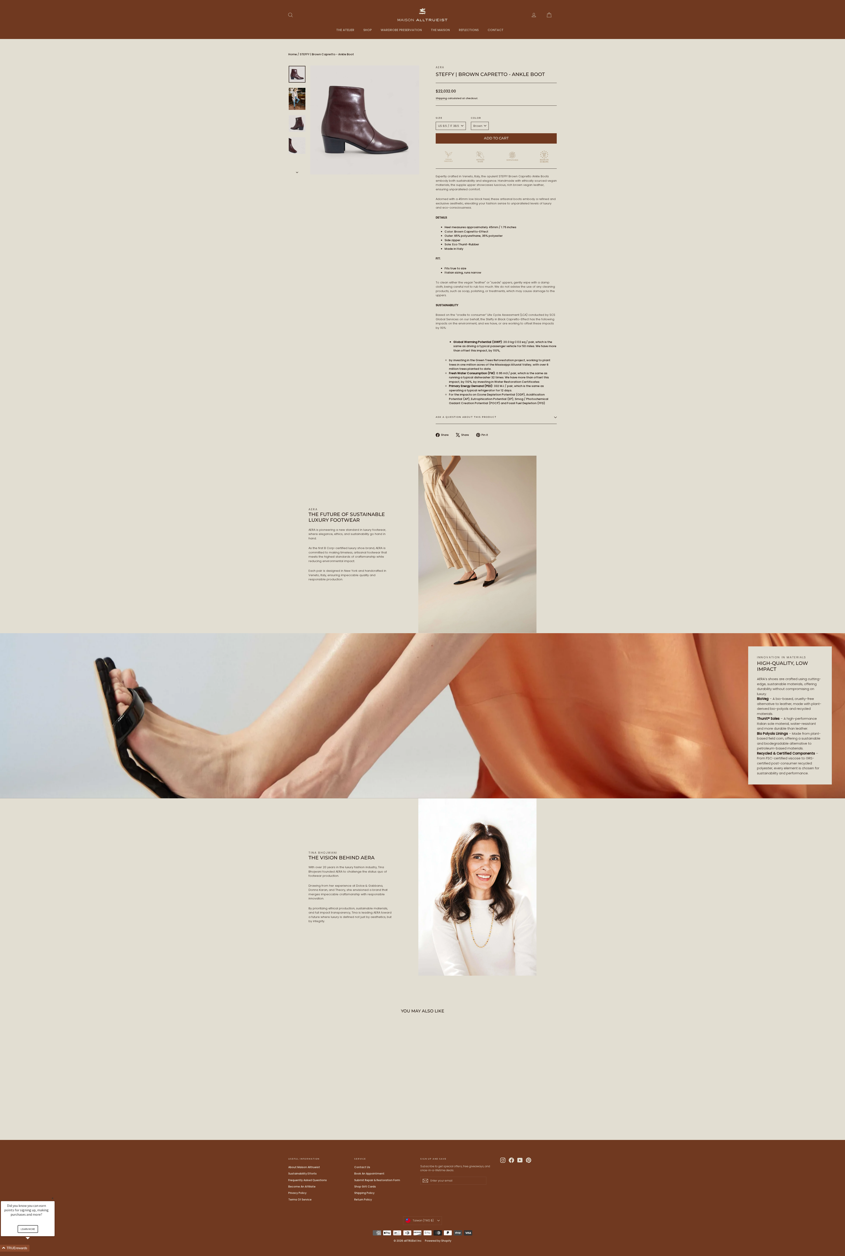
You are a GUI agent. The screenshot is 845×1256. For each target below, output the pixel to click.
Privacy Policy (297, 1193)
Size (439, 118)
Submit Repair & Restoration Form (377, 1180)
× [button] (52, 1198)
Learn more (28, 1229)
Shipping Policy (364, 1193)
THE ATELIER (345, 30)
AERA (440, 67)
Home (292, 54)
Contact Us (362, 1167)
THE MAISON (440, 30)
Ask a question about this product (466, 417)
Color (476, 118)
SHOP (367, 30)
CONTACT (495, 30)
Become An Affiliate (302, 1186)
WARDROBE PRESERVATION (401, 30)
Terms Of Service (300, 1199)
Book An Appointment (369, 1173)
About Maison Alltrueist (304, 1167)
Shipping (441, 98)
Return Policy (363, 1199)
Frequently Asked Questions (307, 1180)
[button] (33, 1248)
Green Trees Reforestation (495, 360)
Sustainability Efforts (302, 1173)
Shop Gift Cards (365, 1186)
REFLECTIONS (469, 30)
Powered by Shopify (438, 1241)
